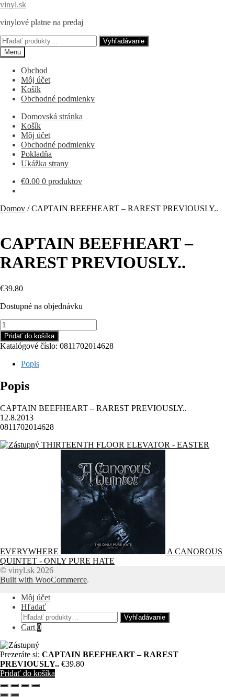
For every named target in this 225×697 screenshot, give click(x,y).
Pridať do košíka (29, 336)
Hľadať (33, 606)
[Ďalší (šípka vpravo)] (14, 694)
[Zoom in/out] (4, 685)
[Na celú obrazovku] (14, 685)
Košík (31, 89)
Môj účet (35, 79)
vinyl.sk (13, 4)
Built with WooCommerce (43, 579)
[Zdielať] (25, 685)
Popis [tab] (30, 363)
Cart (31, 627)
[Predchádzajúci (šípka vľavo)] (4, 694)
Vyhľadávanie (123, 41)
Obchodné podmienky (58, 98)
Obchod (34, 70)
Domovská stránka (52, 116)
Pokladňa (36, 154)
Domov (12, 208)
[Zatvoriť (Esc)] (35, 685)
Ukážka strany (45, 163)
